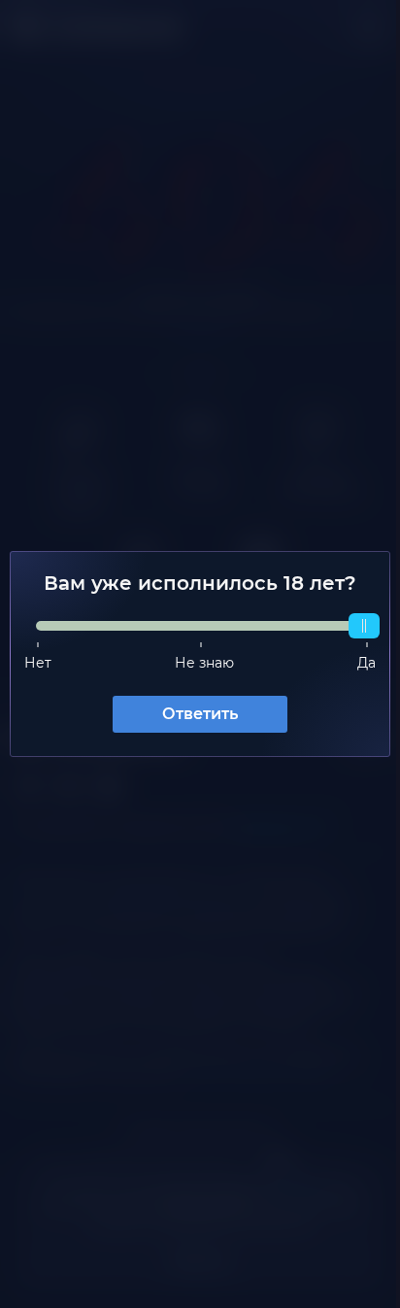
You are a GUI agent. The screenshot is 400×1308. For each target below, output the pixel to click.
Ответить (193, 714)
